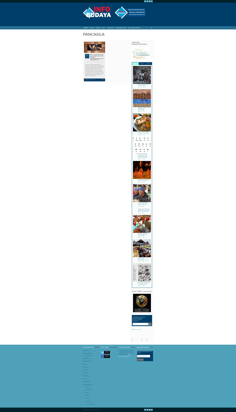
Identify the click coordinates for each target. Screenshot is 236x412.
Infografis (85, 372)
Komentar (148, 63)
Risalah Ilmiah (85, 381)
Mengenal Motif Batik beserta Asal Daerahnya (144, 108)
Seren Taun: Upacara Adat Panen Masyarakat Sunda (143, 259)
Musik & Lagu (87, 401)
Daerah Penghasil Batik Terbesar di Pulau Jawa (143, 234)
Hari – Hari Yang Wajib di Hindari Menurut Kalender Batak (144, 283)
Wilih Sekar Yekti (91, 79)
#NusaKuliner (85, 358)
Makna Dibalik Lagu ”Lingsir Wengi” (143, 85)
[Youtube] (152, 1)
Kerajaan (87, 395)
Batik (86, 392)
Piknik (84, 378)
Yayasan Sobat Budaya (96, 409)
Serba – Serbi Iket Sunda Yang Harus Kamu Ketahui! (143, 203)
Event (84, 370)
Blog (84, 367)
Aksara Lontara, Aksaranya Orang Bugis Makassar (143, 156)
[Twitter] (149, 1)
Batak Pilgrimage (88, 389)
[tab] (135, 63)
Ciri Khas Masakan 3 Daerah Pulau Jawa (143, 132)
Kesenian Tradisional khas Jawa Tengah (144, 180)
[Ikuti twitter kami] (102, 352)
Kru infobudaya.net (125, 356)
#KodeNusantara (86, 353)
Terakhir (142, 63)
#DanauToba (85, 350)
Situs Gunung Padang (89, 404)
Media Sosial (85, 375)
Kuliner (86, 398)
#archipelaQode (88, 355)
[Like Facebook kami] (102, 356)
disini (129, 354)
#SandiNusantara (86, 361)
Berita (84, 364)
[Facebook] (145, 1)
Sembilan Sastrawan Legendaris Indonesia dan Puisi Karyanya (144, 210)
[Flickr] (147, 1)
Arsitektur (87, 386)
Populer (135, 63)
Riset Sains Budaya (86, 384)
